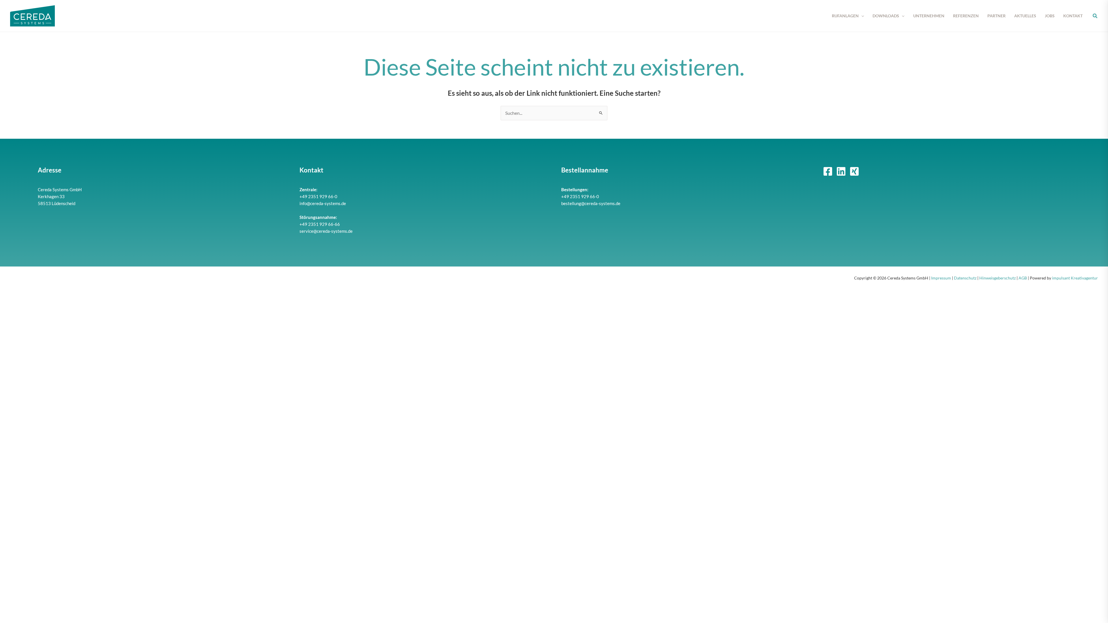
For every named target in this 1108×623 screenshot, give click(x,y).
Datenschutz (965, 277)
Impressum (941, 277)
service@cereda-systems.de (326, 231)
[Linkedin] (841, 171)
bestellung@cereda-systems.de (590, 203)
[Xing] (854, 171)
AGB (1023, 277)
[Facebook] (828, 171)
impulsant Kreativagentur (1075, 277)
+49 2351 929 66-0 (318, 196)
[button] (861, 15)
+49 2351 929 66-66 (320, 224)
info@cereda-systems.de (323, 203)
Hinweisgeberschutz (997, 277)
